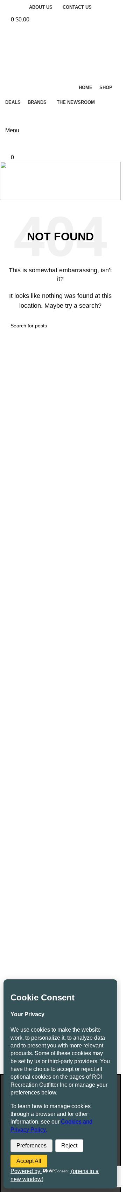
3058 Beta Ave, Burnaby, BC (63, 903)
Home (44, 190)
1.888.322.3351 (72, 925)
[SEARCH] (104, 118)
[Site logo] (27, 143)
